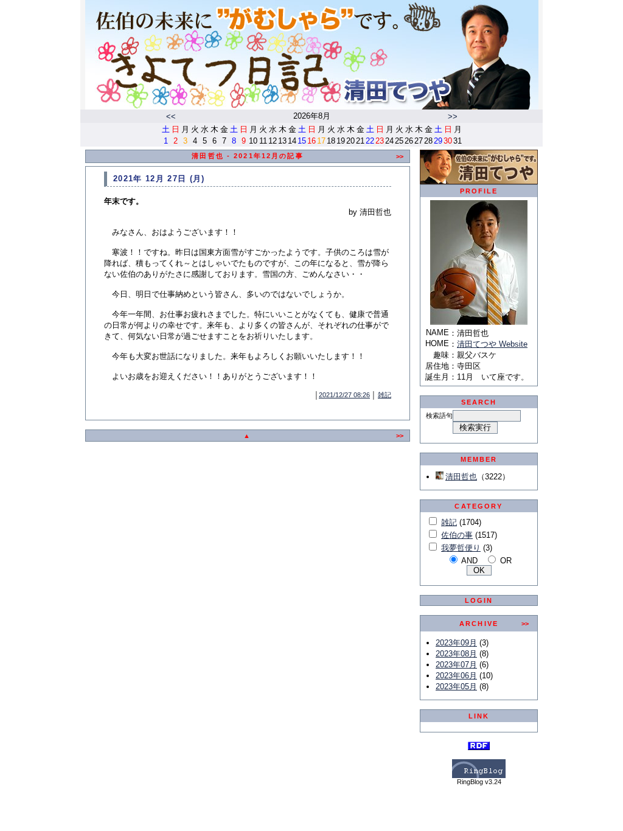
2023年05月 (456, 686)
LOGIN (479, 600)
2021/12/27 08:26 (344, 394)
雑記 (384, 394)
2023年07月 (456, 664)
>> (453, 116)
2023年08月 (456, 653)
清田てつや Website (492, 344)
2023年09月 (456, 642)
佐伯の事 (457, 535)
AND (469, 560)
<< (171, 116)
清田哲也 (461, 476)
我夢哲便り (461, 547)
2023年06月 (456, 675)
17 (321, 140)
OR (506, 560)
